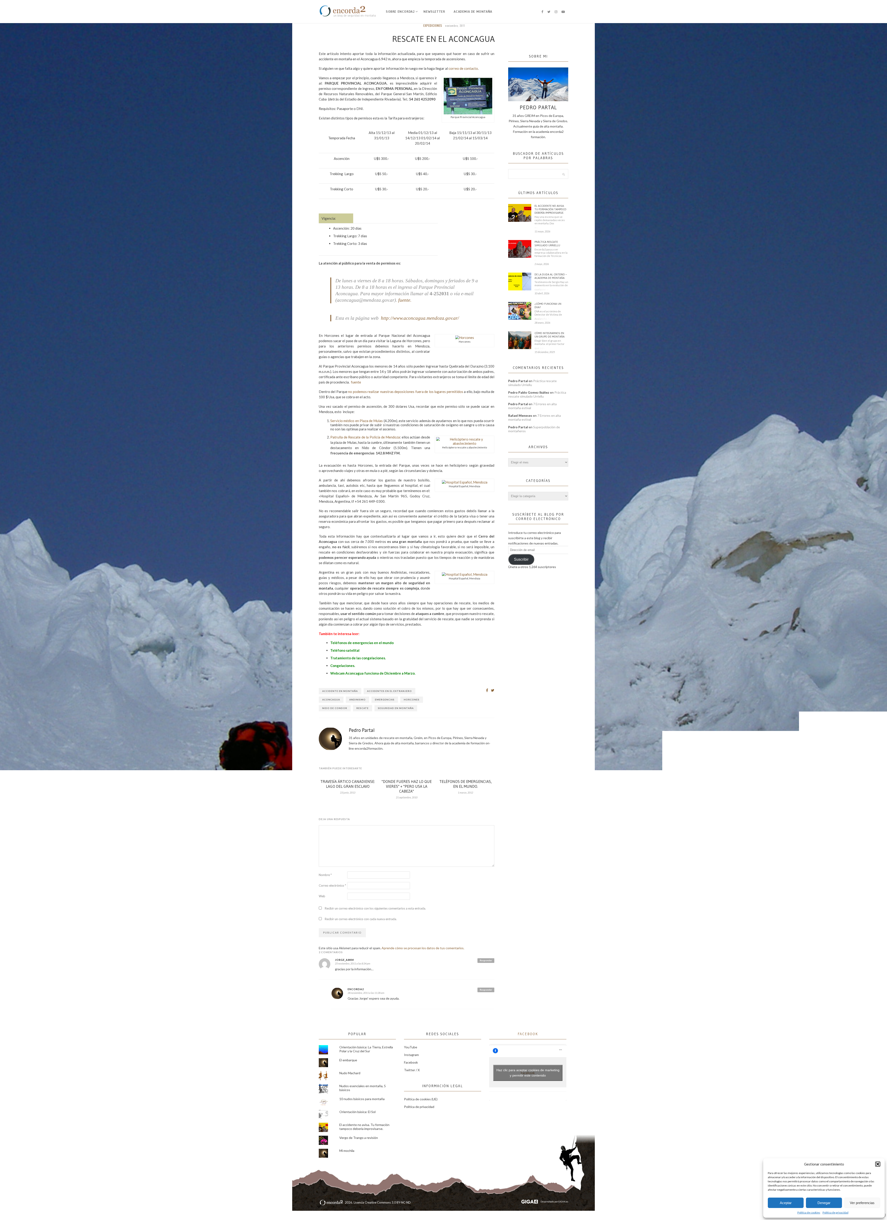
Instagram (411, 1055)
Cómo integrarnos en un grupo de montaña (550, 334)
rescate (362, 708)
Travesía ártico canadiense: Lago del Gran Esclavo (347, 784)
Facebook (411, 1062)
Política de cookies (808, 1212)
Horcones (411, 699)
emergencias (385, 699)
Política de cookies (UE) (420, 1099)
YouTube (410, 1047)
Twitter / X (412, 1070)
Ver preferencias (862, 1203)
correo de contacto (463, 68)
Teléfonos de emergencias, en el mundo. (465, 784)
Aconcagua (331, 699)
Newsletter (434, 11)
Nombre (325, 875)
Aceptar (786, 1203)
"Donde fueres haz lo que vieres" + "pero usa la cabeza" (407, 786)
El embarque (348, 1060)
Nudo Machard (349, 1073)
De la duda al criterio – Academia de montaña (551, 276)
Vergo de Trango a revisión (358, 1138)
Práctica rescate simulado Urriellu (547, 243)
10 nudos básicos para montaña (362, 1099)
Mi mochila (346, 1151)
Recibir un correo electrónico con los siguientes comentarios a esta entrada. (375, 908)
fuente (356, 382)
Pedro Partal (361, 730)
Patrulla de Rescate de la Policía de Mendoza (365, 437)
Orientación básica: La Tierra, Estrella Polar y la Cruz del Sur (366, 1049)
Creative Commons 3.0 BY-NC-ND (388, 1202)
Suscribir (521, 559)
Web (322, 896)
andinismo (357, 699)
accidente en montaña (340, 691)
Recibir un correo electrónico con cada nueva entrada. (361, 919)
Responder (486, 960)
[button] (877, 1164)
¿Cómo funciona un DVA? (548, 305)
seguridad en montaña (396, 708)
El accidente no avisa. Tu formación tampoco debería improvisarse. (550, 209)
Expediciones (432, 25)
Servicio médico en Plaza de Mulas (356, 421)
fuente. (404, 300)
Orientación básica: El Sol (357, 1112)
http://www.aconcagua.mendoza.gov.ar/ (420, 318)
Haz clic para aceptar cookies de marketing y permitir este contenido (527, 1072)
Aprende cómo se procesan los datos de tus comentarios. (423, 948)
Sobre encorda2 (400, 11)
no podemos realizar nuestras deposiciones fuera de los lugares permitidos (405, 391)
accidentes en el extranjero (389, 691)
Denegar (823, 1203)
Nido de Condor (334, 708)
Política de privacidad (835, 1212)
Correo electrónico (332, 885)
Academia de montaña (473, 11)
